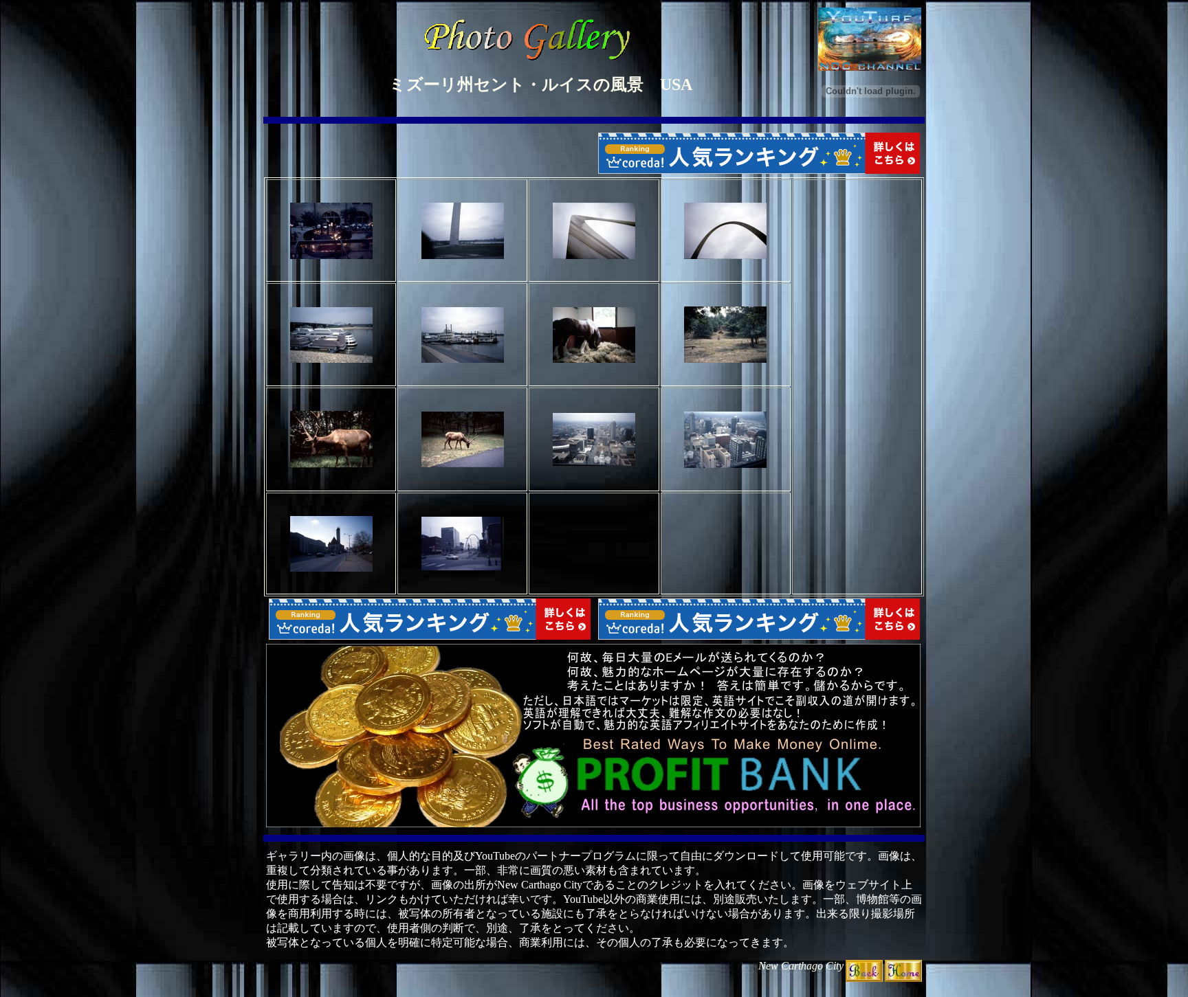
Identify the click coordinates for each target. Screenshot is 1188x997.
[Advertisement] (857, 387)
